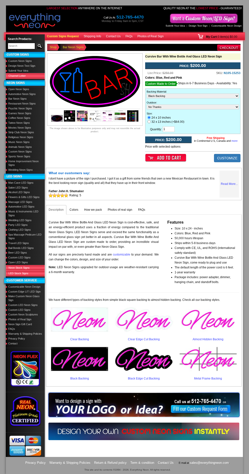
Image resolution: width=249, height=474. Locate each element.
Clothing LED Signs (19, 229)
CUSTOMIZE (227, 158)
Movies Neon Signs (19, 127)
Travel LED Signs (18, 243)
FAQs (129, 36)
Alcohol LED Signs (19, 192)
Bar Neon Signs (17, 98)
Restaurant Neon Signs (22, 103)
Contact (13, 343)
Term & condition (142, 463)
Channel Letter (17, 75)
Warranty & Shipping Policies (25, 333)
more (234, 140)
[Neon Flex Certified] (25, 368)
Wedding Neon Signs (20, 169)
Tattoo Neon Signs (19, 122)
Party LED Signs (18, 224)
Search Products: (20, 39)
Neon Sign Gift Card (20, 324)
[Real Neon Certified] (25, 411)
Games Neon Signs (19, 113)
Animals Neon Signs (20, 146)
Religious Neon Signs (20, 137)
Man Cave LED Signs (21, 182)
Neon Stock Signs (19, 267)
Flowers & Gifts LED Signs (24, 197)
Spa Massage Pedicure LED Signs (25, 236)
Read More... (229, 184)
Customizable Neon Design (226, 25)
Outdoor (151, 102)
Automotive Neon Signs (22, 94)
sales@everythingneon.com (209, 463)
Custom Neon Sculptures (23, 314)
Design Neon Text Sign (21, 65)
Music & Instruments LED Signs (23, 213)
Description (56, 209)
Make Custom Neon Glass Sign (24, 298)
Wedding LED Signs (20, 220)
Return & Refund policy (110, 463)
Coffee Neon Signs (19, 117)
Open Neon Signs (18, 89)
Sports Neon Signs (19, 156)
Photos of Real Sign (150, 36)
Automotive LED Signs (21, 206)
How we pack (93, 209)
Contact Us (113, 36)
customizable (121, 254)
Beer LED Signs (17, 252)
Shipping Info (92, 36)
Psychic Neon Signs (20, 108)
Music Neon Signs (19, 142)
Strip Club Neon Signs (21, 132)
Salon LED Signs (18, 187)
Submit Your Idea (175, 25)
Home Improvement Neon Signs (23, 163)
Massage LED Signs (20, 201)
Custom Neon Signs (20, 60)
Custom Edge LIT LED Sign (24, 291)
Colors (74, 209)
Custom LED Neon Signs (23, 304)
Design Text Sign (198, 25)
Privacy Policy (16, 338)
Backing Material (156, 91)
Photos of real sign (120, 209)
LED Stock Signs (18, 273)
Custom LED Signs (19, 257)
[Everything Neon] (34, 21)
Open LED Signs (18, 262)
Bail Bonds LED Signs (21, 247)
